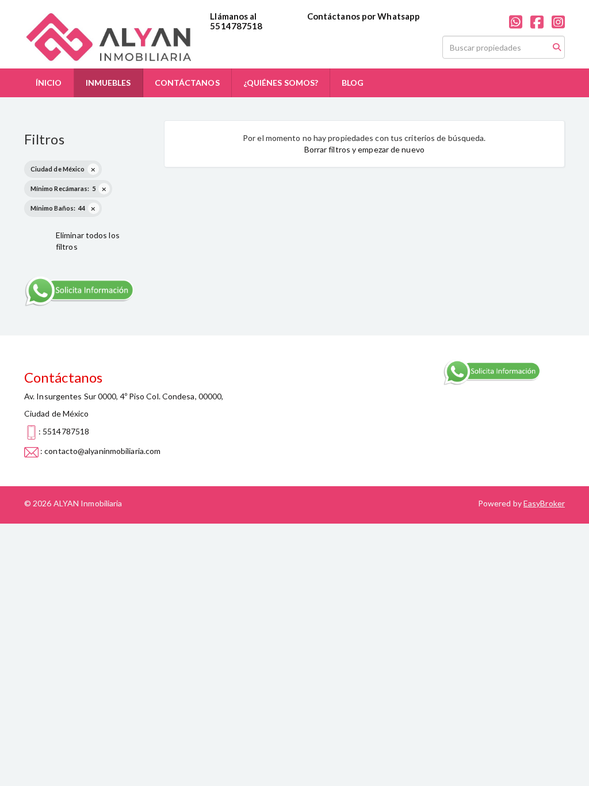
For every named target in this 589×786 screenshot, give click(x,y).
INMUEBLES (108, 82)
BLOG (353, 82)
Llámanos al (233, 16)
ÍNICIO (49, 82)
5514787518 (236, 26)
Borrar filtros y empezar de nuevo (364, 149)
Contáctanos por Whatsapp (363, 16)
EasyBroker (544, 503)
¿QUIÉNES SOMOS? (281, 82)
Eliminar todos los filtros (88, 240)
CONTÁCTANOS (187, 82)
